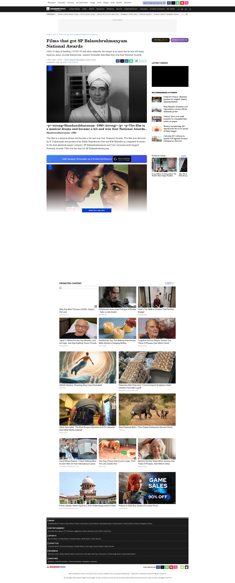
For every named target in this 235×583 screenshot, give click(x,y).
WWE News (86, 539)
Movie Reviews (88, 531)
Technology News (114, 554)
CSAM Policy (108, 574)
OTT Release (68, 531)
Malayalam (51, 3)
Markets (110, 9)
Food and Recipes (66, 546)
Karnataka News (106, 523)
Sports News (52, 539)
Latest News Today (72, 523)
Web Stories (109, 546)
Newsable (61, 3)
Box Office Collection (103, 531)
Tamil (99, 3)
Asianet (56, 566)
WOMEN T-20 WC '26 (179, 40)
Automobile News (128, 554)
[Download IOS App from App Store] (186, 567)
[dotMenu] (179, 9)
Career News (98, 546)
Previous (183, 14)
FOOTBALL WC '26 (160, 40)
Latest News (74, 9)
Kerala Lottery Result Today (68, 14)
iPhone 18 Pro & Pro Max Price (108, 14)
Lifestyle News (53, 546)
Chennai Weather (75, 561)
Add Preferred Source (152, 3)
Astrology (88, 546)
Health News (79, 546)
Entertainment (131, 9)
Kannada (70, 3)
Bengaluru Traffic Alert (129, 14)
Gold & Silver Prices (87, 14)
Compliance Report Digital (148, 574)
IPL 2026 (171, 9)
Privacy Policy (97, 574)
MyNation (127, 3)
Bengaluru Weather (90, 561)
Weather (51, 561)
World (91, 9)
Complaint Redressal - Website (125, 574)
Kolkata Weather (146, 14)
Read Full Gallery (97, 210)
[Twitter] (173, 3)
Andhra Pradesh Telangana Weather (167, 14)
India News (84, 523)
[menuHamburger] (186, 9)
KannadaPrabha (82, 3)
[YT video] (182, 3)
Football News (75, 539)
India (84, 9)
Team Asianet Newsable (74, 60)
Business (100, 9)
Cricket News (63, 539)
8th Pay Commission (99, 554)
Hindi (112, 3)
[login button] (182, 9)
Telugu (92, 3)
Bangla (105, 3)
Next (186, 14)
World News (93, 523)
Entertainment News (55, 531)
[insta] (186, 3)
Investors (162, 574)
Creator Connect (157, 9)
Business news (53, 554)
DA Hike (88, 554)
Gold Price (80, 554)
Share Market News (67, 554)
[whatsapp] (178, 3)
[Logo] (57, 9)
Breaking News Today (55, 523)
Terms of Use (86, 574)
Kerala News (117, 523)
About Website (74, 574)
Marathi (119, 3)
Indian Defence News (131, 523)
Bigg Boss (78, 531)
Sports (119, 9)
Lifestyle (144, 9)
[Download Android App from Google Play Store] (182, 567)
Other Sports (96, 539)
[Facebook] (169, 3)
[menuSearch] (190, 9)
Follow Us (142, 61)
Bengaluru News (146, 523)
